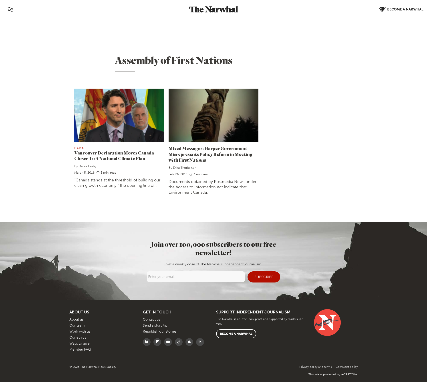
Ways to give (79, 343)
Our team (77, 325)
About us (76, 319)
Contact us (151, 319)
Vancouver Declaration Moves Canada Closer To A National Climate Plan (114, 155)
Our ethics (77, 337)
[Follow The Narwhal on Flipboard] (158, 342)
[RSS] (201, 342)
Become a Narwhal (236, 334)
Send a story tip (155, 325)
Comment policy (347, 366)
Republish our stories (159, 331)
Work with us (79, 331)
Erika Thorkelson (184, 168)
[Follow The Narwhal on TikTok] (180, 342)
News (79, 147)
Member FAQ (80, 349)
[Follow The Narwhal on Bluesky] (148, 342)
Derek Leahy (87, 166)
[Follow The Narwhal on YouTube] (169, 342)
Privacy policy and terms (316, 366)
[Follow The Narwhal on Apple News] (190, 342)
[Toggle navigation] (10, 9)
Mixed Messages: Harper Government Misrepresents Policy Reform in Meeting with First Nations (210, 154)
